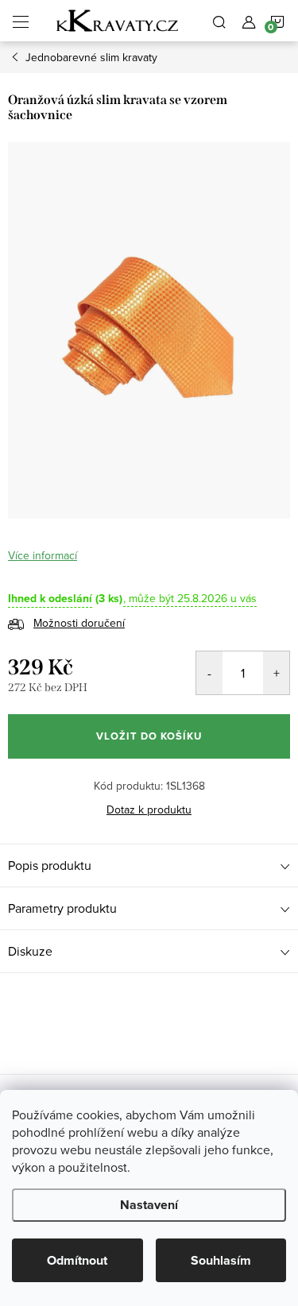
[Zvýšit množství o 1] (276, 672)
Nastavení (149, 1205)
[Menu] (20, 20)
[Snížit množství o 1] (209, 672)
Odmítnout (77, 1260)
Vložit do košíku (149, 736)
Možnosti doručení (79, 623)
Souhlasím (221, 1260)
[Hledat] (219, 20)
